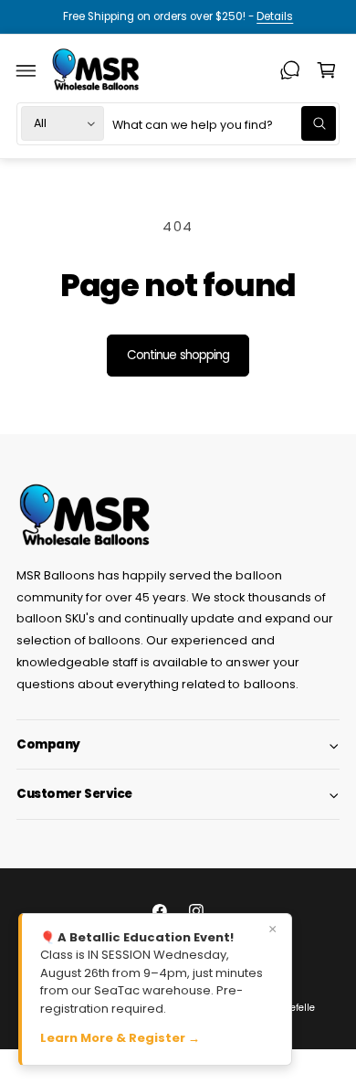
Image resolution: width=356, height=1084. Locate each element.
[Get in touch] (290, 70)
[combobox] (224, 123)
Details (275, 16)
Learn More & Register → (120, 1038)
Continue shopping (178, 355)
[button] (26, 70)
